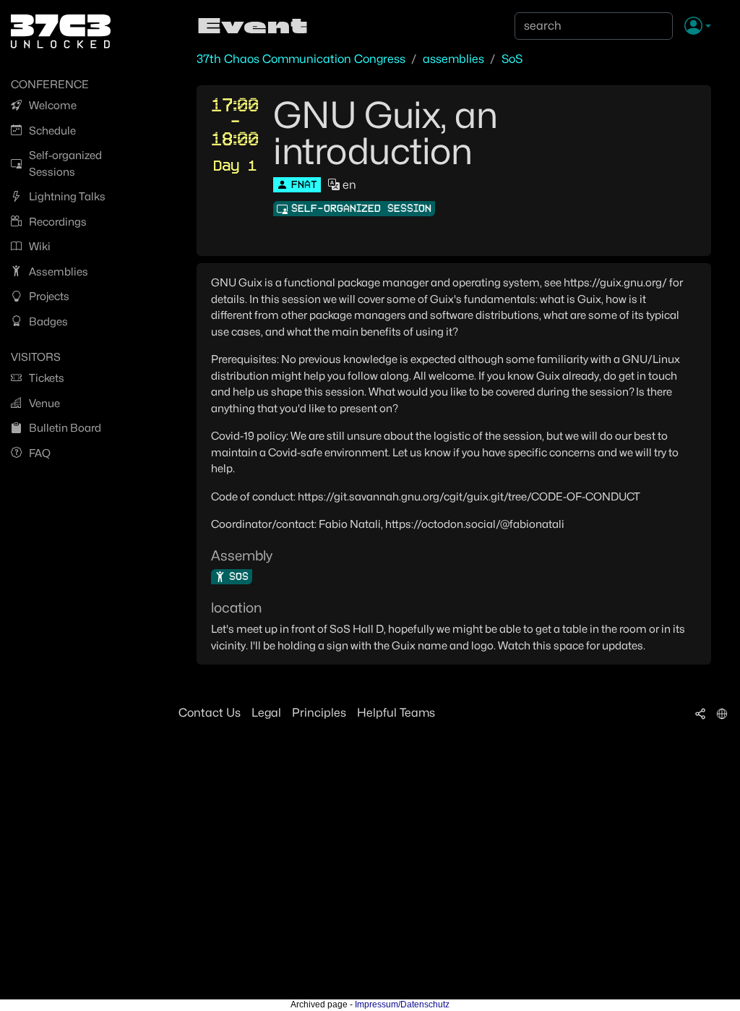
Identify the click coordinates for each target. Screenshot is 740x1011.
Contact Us (209, 713)
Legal (266, 713)
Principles (319, 713)
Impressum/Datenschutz (402, 1004)
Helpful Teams (396, 713)
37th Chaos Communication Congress (301, 59)
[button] (697, 26)
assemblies (453, 59)
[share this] (700, 713)
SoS (512, 59)
